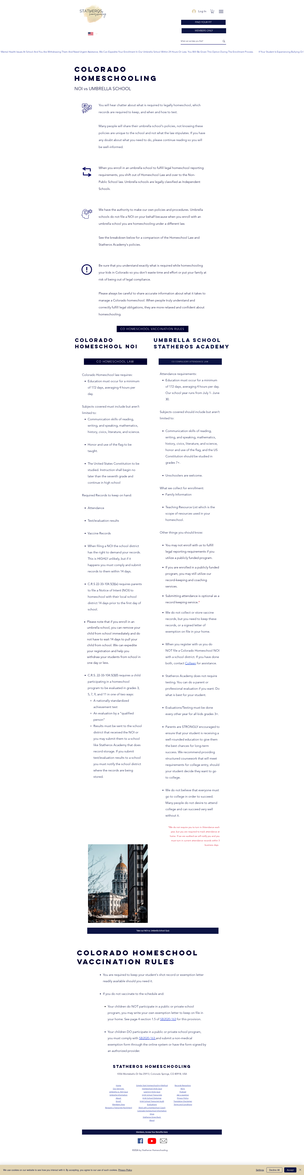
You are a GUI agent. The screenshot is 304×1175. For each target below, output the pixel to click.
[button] (212, 11)
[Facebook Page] (140, 1141)
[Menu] (221, 11)
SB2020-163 (168, 1019)
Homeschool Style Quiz (152, 1088)
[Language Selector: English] (93, 33)
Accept (290, 1170)
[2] (163, 1141)
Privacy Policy (125, 1170)
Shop (152, 1114)
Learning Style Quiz (152, 1092)
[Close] (300, 1169)
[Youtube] (152, 1141)
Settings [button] (260, 1170)
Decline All (274, 1170)
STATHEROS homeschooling (152, 1066)
